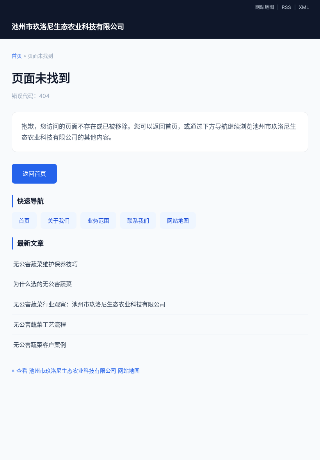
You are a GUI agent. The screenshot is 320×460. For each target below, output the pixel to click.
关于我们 (58, 220)
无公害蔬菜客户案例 (39, 345)
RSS (286, 7)
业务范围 (98, 220)
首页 (17, 56)
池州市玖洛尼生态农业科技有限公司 (68, 27)
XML (304, 7)
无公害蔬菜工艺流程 (39, 324)
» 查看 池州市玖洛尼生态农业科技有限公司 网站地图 (76, 370)
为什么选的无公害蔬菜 (42, 284)
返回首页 (34, 173)
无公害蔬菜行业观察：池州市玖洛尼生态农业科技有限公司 (89, 304)
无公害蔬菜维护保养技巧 (45, 264)
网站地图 (264, 7)
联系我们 (138, 220)
